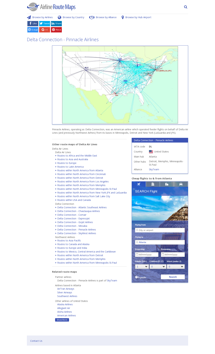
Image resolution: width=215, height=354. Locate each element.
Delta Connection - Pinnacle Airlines (76, 229)
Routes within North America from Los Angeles (83, 181)
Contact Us (36, 340)
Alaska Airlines (65, 304)
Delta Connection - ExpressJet (73, 218)
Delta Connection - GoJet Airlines (75, 222)
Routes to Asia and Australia (72, 159)
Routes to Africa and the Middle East (77, 155)
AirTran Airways (65, 288)
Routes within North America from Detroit (80, 177)
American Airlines (66, 315)
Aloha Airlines (64, 311)
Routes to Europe (66, 163)
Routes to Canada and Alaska (73, 244)
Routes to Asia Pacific (69, 240)
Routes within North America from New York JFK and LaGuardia (92, 192)
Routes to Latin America (70, 166)
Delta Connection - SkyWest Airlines (76, 233)
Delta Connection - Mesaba (72, 225)
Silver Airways (64, 292)
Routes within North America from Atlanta (80, 170)
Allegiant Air (63, 308)
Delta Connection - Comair (71, 214)
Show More (62, 319)
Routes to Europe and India (72, 247)
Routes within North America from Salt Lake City (83, 196)
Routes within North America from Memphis (81, 185)
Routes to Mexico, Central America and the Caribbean (86, 251)
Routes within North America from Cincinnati (81, 174)
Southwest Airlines (67, 296)
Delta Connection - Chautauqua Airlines (78, 211)
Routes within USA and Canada (74, 200)
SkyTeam (112, 280)
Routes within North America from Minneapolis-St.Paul (87, 188)
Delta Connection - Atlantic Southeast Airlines (82, 207)
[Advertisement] (125, 27)
